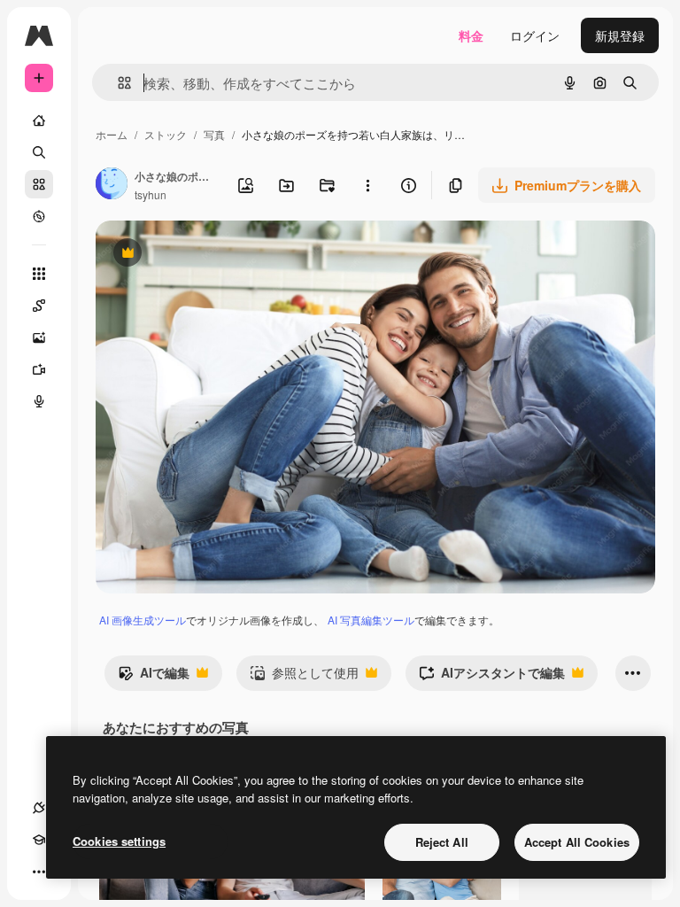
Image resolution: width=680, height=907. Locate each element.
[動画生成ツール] (39, 369)
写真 (214, 134)
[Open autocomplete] (117, 82)
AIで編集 (153, 676)
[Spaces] (39, 305)
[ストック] (39, 184)
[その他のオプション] (367, 185)
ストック (165, 134)
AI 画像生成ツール (142, 619)
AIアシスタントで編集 (492, 676)
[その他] (39, 871)
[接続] (39, 808)
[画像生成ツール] (39, 337)
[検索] (39, 152)
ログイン (535, 35)
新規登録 (620, 35)
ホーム (112, 134)
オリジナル (217, 254)
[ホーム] (39, 120)
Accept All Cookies (577, 841)
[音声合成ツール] (39, 401)
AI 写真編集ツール (371, 619)
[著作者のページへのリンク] (112, 185)
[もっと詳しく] (39, 216)
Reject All (441, 841)
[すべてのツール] (39, 274)
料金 (471, 35)
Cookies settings (119, 841)
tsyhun (150, 194)
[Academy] (39, 840)
